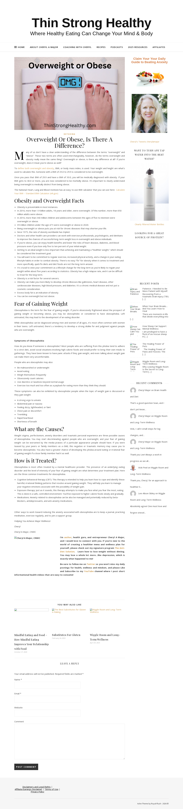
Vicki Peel (142, 467)
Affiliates (159, 47)
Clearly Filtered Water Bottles (149, 224)
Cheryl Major (144, 390)
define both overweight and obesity (36, 168)
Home (21, 47)
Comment (19, 721)
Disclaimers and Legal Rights (36, 786)
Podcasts (117, 47)
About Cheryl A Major (44, 47)
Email (17, 693)
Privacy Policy (37, 791)
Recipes (101, 47)
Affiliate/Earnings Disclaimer (28, 789)
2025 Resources (137, 47)
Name (18, 679)
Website (18, 707)
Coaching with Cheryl (77, 47)
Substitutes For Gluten (66, 635)
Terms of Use (51, 789)
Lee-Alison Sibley (146, 493)
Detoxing (69, 134)
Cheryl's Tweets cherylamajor (144, 141)
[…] (143, 299)
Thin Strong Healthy (91, 23)
